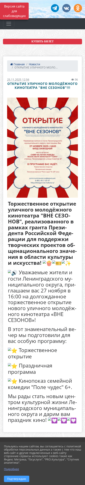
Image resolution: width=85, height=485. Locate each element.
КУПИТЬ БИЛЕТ (42, 41)
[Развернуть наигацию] (8, 24)
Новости (34, 64)
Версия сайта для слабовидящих (14, 11)
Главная (19, 64)
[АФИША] (42, 148)
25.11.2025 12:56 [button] (18, 79)
